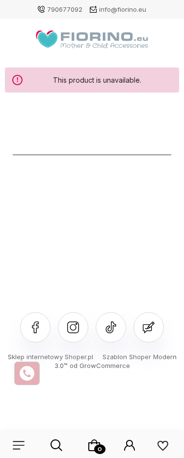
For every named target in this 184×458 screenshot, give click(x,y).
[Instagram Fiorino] (73, 327)
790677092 (64, 9)
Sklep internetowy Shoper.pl (50, 357)
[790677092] (27, 373)
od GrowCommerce (100, 365)
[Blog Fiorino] (148, 327)
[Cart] (94, 445)
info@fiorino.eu (122, 9)
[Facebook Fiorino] (35, 327)
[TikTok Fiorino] (111, 327)
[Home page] (92, 41)
